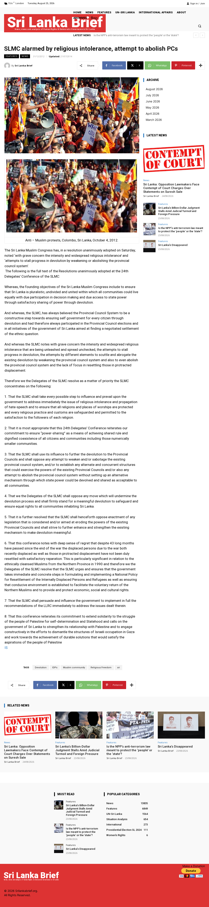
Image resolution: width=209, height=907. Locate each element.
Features (11, 56)
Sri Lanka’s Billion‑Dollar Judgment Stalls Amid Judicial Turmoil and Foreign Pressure (179, 211)
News (25, 56)
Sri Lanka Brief (23, 65)
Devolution (41, 667)
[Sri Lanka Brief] (7, 66)
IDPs (54, 667)
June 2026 (153, 101)
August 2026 (154, 89)
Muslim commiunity (74, 667)
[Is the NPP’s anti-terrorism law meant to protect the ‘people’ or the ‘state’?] (149, 229)
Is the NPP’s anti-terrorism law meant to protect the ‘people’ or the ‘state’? (180, 229)
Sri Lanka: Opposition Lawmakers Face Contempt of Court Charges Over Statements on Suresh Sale (171, 188)
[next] (202, 35)
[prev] (195, 35)
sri (118, 667)
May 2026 (152, 107)
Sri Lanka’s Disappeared (108, 35)
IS (6, 648)
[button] (200, 26)
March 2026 (154, 119)
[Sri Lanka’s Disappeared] (149, 246)
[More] (200, 65)
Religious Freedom (101, 667)
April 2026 (152, 113)
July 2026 (152, 95)
